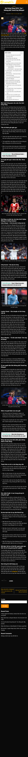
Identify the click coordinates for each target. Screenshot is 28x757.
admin (20, 13)
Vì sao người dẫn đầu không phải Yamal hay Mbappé (13, 78)
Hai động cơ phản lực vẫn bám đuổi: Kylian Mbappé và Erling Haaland (13, 64)
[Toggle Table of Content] (20, 53)
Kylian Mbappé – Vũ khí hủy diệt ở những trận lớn (14, 67)
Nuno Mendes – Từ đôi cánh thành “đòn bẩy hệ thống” (13, 74)
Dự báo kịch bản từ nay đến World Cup (14, 92)
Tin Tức (14, 6)
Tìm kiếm (3, 599)
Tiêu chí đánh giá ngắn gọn (11, 58)
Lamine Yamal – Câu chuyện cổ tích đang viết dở (13, 71)
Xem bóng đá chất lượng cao (13, 99)
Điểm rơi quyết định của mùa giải (13, 80)
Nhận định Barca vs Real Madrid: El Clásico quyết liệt (13, 626)
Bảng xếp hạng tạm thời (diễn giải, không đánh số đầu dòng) (13, 82)
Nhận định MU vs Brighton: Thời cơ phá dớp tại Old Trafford (7, 591)
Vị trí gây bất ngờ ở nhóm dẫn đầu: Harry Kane (13, 60)
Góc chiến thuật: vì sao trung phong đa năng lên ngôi (14, 89)
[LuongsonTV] (7, 2)
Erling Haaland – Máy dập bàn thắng (15, 69)
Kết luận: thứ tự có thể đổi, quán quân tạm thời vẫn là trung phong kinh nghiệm (14, 96)
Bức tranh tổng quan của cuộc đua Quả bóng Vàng (13, 56)
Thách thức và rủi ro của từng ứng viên (14, 86)
